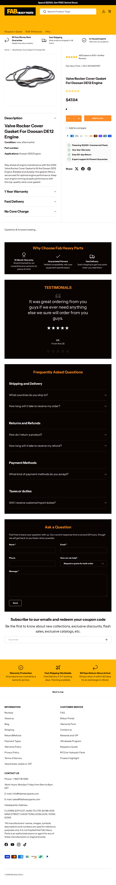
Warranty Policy (13, 746)
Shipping (9, 729)
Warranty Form (68, 724)
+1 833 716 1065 (20, 778)
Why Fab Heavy (42, 20)
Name (12, 544)
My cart (8, 26)
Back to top (58, 692)
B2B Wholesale (34, 31)
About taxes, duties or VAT (18, 763)
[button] (73, 91)
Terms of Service (13, 758)
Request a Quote (13, 31)
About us (9, 718)
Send (15, 603)
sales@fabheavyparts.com (26, 799)
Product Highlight (69, 758)
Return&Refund (13, 735)
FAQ (48, 31)
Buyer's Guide (61, 20)
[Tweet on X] (77, 169)
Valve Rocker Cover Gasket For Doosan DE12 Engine (29, 50)
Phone (12, 558)
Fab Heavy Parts (73, 66)
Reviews (76, 20)
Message (13, 571)
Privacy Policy (12, 752)
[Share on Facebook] (83, 169)
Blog (7, 724)
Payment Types (13, 741)
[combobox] (68, 11)
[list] (30, 80)
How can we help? (68, 558)
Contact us (89, 20)
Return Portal (67, 718)
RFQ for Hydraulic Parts (72, 752)
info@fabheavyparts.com (25, 793)
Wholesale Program (70, 741)
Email (63, 544)
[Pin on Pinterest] (89, 169)
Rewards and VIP (69, 735)
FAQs (102, 20)
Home (7, 50)
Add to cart (97, 118)
